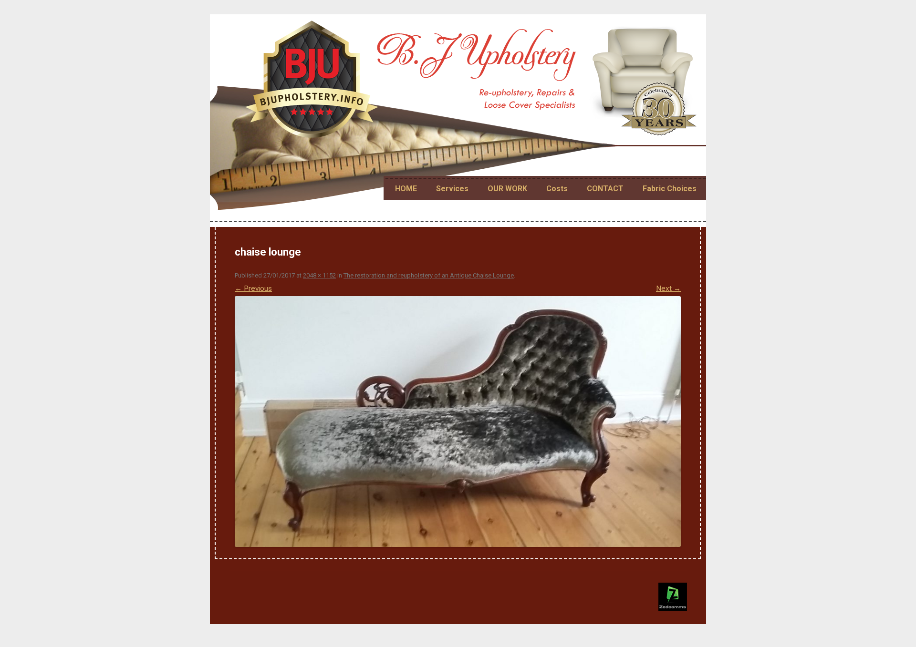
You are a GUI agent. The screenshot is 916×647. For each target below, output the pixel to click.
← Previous (253, 288)
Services (452, 188)
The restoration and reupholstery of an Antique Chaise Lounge (429, 275)
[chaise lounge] (458, 421)
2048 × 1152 (319, 275)
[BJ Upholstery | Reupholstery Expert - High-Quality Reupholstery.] (472, 83)
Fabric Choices (670, 188)
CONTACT (605, 188)
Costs (557, 188)
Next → (668, 288)
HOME (406, 188)
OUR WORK (507, 188)
